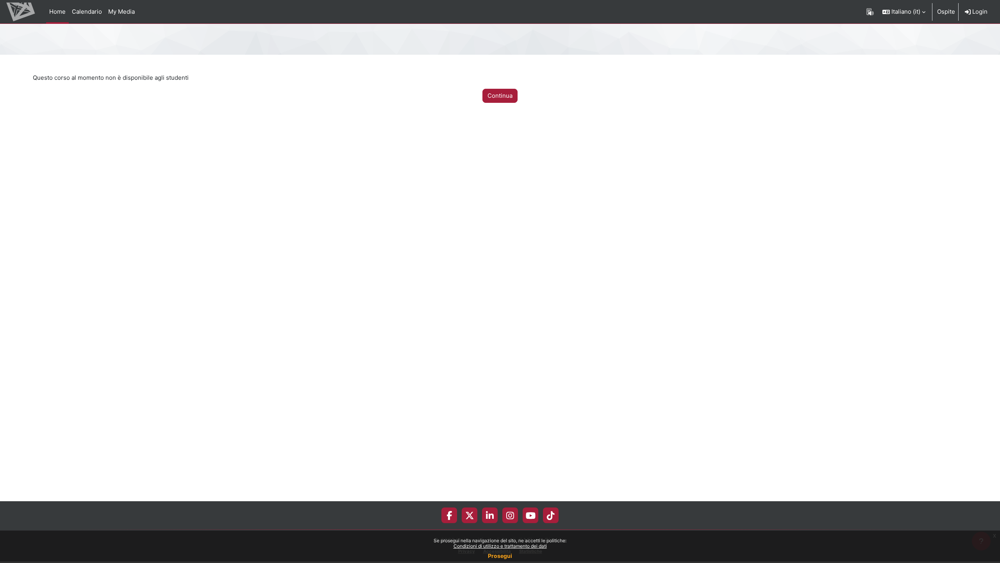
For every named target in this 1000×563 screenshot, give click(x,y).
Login (979, 11)
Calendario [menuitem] (87, 11)
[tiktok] (551, 515)
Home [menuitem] (57, 11)
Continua (500, 95)
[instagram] (510, 515)
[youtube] (531, 515)
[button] (903, 11)
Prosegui (500, 555)
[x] (469, 515)
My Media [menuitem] (121, 11)
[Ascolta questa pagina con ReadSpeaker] (870, 11)
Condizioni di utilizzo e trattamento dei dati (500, 546)
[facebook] (449, 515)
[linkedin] (490, 515)
